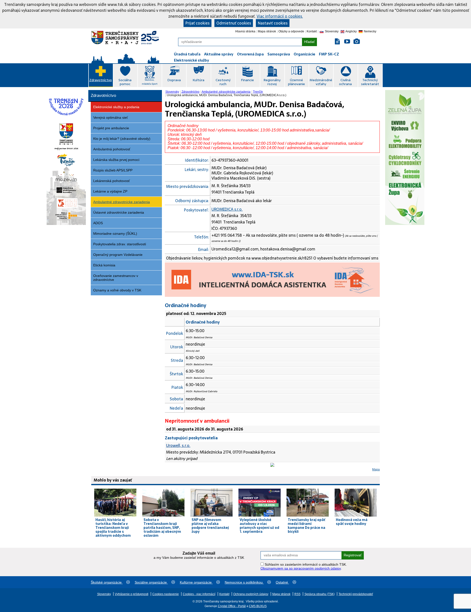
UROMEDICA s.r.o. (227, 209)
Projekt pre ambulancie (111, 128)
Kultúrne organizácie (196, 582)
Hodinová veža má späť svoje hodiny (351, 522)
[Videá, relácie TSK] (347, 41)
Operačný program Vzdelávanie (118, 255)
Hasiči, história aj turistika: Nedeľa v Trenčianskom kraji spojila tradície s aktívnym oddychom (113, 527)
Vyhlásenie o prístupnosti (131, 594)
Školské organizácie (107, 582)
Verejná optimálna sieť (110, 117)
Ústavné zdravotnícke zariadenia (118, 212)
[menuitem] (172, 91)
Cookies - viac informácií (199, 594)
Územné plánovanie (296, 82)
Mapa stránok (267, 31)
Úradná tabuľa (187, 54)
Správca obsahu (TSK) (319, 594)
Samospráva (278, 54)
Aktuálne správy (218, 54)
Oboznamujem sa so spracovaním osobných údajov (301, 568)
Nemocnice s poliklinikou (244, 582)
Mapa (376, 469)
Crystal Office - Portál (232, 606)
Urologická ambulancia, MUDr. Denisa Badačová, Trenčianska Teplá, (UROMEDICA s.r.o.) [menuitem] (226, 95)
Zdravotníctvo (100, 80)
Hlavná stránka (245, 31)
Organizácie (304, 54)
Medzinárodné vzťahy (321, 82)
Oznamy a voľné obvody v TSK (117, 290)
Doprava (174, 80)
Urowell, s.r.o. (178, 445)
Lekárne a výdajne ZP (110, 191)
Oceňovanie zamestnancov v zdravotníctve (115, 278)
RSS (297, 594)
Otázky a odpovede (291, 31)
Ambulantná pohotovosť (111, 149)
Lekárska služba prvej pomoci (116, 160)
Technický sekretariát (370, 82)
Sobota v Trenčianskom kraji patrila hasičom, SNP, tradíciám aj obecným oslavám (162, 527)
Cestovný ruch (223, 82)
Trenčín (258, 91)
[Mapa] (272, 465)
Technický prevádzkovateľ (356, 594)
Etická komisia (104, 265)
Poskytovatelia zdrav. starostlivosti (119, 244)
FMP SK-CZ (329, 54)
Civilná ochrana (345, 82)
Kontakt (312, 31)
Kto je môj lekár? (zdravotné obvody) (121, 139)
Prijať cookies (197, 23)
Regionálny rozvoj (272, 82)
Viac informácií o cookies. (280, 16)
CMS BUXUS (258, 606)
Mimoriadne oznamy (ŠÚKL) (115, 233)
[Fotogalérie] (356, 41)
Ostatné (282, 582)
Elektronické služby (191, 60)
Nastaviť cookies (273, 23)
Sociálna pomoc (124, 82)
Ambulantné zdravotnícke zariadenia (121, 202)
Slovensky (172, 91)
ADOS (98, 223)
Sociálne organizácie (151, 582)
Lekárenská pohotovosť (111, 181)
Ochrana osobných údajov (250, 594)
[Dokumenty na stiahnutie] (338, 41)
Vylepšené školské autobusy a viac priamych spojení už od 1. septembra (259, 526)
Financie (247, 80)
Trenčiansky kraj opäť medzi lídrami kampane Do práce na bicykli (306, 526)
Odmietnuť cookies (233, 23)
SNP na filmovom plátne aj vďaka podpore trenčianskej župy (210, 526)
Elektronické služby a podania (116, 107)
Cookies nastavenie (165, 594)
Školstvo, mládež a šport (149, 82)
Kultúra (198, 80)
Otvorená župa (250, 54)
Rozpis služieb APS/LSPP (112, 170)
